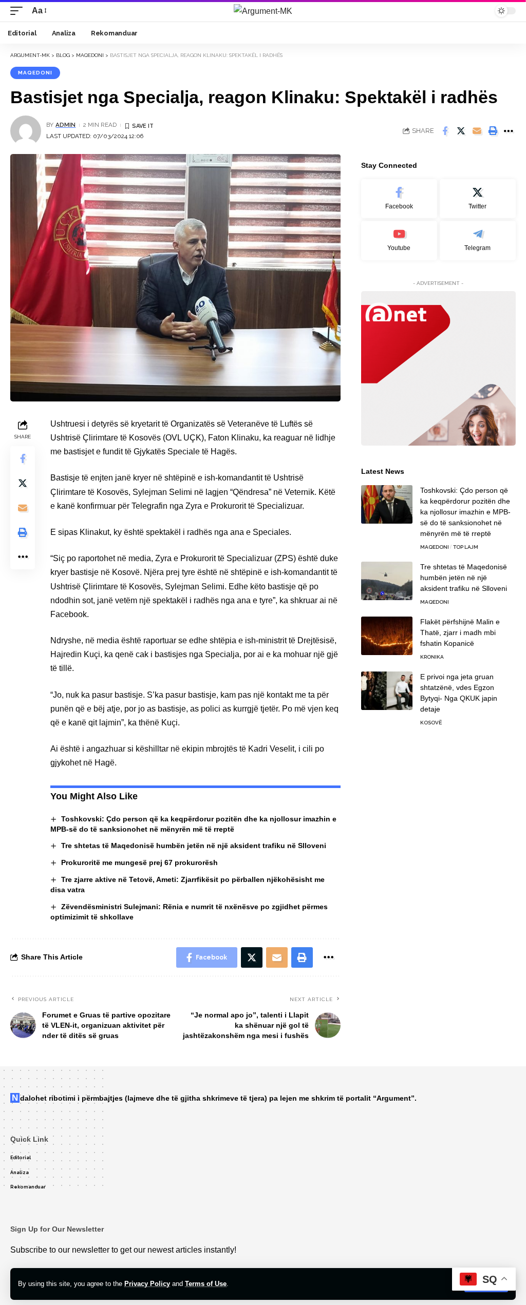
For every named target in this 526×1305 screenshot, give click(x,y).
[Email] (476, 131)
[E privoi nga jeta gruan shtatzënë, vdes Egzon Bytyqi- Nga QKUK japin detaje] (386, 690)
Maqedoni (35, 72)
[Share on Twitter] (461, 131)
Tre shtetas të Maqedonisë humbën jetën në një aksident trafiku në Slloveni (193, 845)
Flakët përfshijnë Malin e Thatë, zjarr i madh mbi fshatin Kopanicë (460, 632)
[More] (508, 131)
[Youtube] (399, 240)
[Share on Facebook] (445, 131)
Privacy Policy (147, 1284)
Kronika (432, 657)
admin (65, 124)
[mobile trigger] (19, 10)
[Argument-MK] (263, 11)
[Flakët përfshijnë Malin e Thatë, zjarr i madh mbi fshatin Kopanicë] (386, 636)
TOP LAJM (465, 547)
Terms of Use (206, 1284)
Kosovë (431, 722)
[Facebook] (399, 199)
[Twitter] (478, 199)
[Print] (492, 131)
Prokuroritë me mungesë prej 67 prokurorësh (139, 862)
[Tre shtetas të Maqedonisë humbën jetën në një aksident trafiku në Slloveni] (386, 581)
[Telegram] (478, 240)
